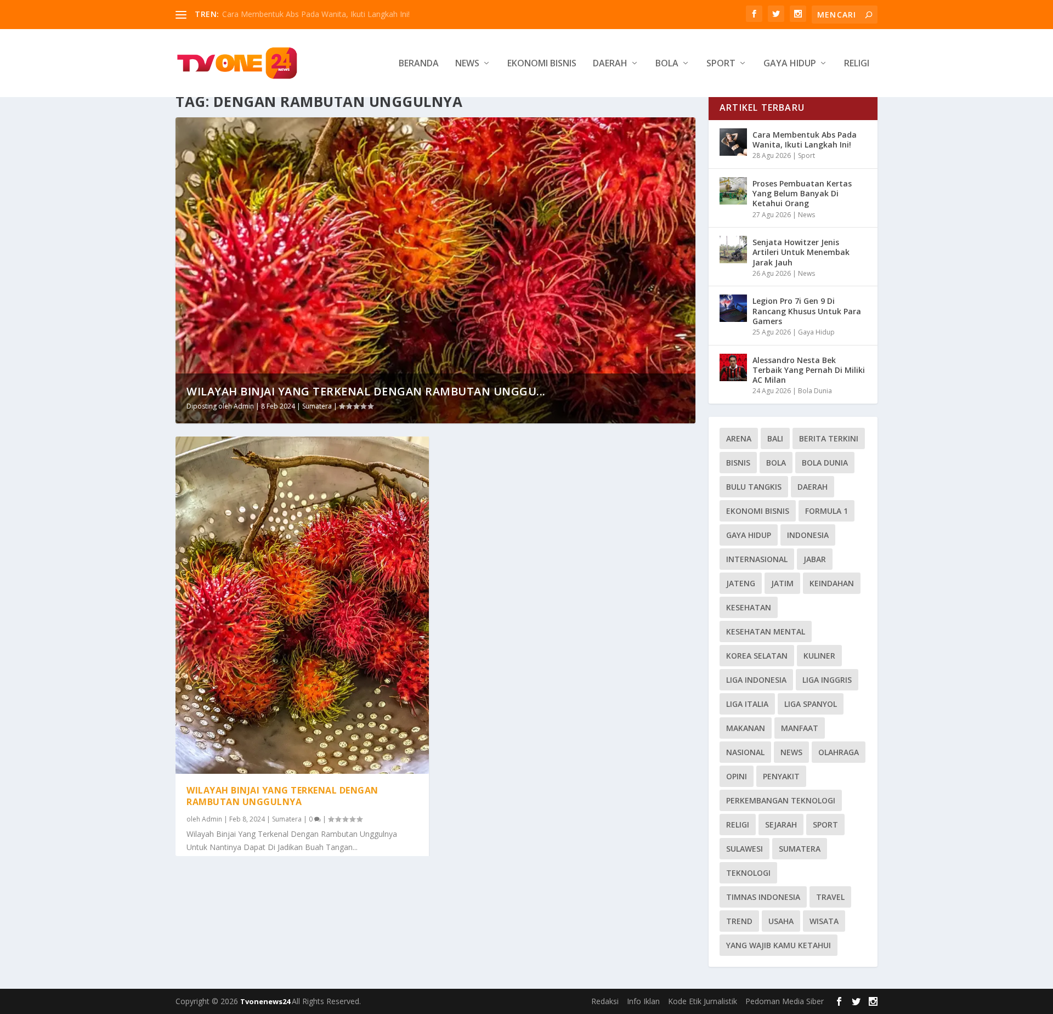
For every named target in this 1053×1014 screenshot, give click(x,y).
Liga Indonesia (756, 680)
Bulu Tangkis (754, 486)
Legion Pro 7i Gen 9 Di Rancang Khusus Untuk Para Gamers (806, 311)
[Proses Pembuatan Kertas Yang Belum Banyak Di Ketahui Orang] (733, 191)
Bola (666, 64)
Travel (830, 897)
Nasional (745, 752)
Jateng (740, 583)
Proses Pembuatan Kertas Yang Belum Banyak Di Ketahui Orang (802, 193)
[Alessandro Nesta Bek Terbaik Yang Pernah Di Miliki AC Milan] (733, 367)
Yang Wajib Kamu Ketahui (778, 945)
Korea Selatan (757, 655)
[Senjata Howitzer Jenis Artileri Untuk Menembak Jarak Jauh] (733, 249)
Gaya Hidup (789, 64)
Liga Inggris (827, 680)
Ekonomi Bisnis (541, 64)
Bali (775, 438)
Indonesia (808, 535)
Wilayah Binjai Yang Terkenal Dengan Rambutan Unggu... (366, 391)
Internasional (757, 559)
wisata (824, 921)
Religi (856, 64)
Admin (244, 406)
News (467, 64)
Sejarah (781, 824)
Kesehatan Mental (765, 631)
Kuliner (819, 655)
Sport (720, 64)
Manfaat (799, 728)
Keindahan (831, 583)
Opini (736, 776)
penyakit (781, 776)
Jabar (814, 559)
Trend (739, 921)
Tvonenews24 (266, 1001)
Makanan (745, 728)
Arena (738, 438)
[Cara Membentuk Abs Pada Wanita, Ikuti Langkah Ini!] (733, 142)
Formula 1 (826, 511)
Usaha (781, 921)
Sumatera (317, 406)
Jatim (782, 583)
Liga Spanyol (810, 704)
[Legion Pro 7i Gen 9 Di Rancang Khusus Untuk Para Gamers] (733, 308)
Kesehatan (748, 607)
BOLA (776, 462)
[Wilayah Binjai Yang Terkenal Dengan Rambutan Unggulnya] (302, 605)
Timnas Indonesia (763, 897)
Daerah (610, 64)
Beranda (419, 64)
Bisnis (738, 462)
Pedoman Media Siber (784, 1001)
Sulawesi (744, 848)
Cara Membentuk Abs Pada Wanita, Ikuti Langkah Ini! (316, 14)
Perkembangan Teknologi (780, 800)
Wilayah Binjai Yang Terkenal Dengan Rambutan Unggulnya (282, 796)
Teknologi (748, 873)
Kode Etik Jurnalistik (702, 1001)
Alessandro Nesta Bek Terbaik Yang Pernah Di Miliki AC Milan (808, 370)
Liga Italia (747, 704)
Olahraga (838, 752)
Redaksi (605, 1001)
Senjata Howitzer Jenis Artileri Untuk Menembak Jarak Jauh (801, 252)
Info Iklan (643, 1001)
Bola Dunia (815, 390)
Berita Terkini (828, 438)
